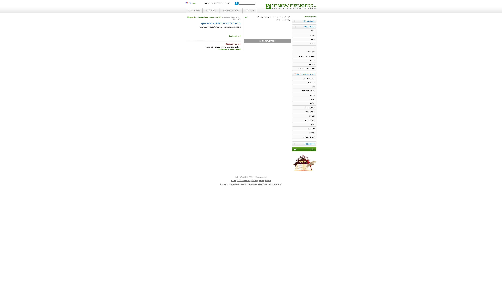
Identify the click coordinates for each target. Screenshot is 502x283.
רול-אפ (218, 17)
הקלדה (312, 31)
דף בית (233, 181)
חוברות (312, 116)
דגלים (312, 124)
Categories (191, 17)
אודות (214, 3)
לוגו (313, 87)
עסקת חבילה (309, 21)
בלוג (312, 149)
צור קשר (207, 3)
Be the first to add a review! (229, 50)
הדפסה (312, 64)
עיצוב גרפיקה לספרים (307, 56)
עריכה (312, 43)
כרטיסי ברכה (310, 120)
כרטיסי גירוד (310, 112)
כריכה (312, 60)
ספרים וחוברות (309, 137)
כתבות (261, 181)
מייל (218, 3)
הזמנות (312, 95)
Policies (268, 181)
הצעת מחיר (226, 3)
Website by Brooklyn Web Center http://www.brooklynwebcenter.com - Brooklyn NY (251, 184)
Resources (310, 144)
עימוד (313, 48)
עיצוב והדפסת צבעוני (206, 17)
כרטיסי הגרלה (309, 108)
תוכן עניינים (310, 52)
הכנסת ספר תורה (308, 91)
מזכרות (312, 133)
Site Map (254, 181)
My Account (241, 181)
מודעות (312, 99)
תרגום (312, 35)
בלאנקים (311, 82)
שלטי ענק (311, 129)
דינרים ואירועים (309, 78)
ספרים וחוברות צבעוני (307, 69)
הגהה (313, 39)
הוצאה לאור (309, 27)
